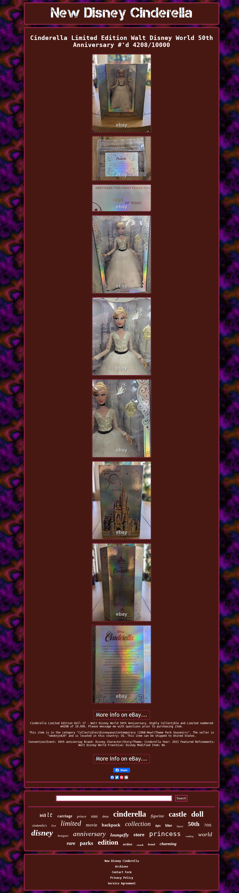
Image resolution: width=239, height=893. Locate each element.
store (139, 834)
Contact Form (121, 872)
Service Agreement (122, 883)
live (53, 825)
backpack (111, 824)
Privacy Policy (121, 877)
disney (42, 832)
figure (180, 826)
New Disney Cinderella (122, 861)
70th (207, 825)
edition (108, 842)
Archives (121, 866)
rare (71, 843)
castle (177, 814)
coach (140, 844)
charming (168, 843)
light (158, 825)
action (127, 844)
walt (46, 815)
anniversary (89, 833)
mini (94, 816)
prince (81, 816)
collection (138, 823)
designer (63, 835)
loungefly (119, 834)
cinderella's (39, 825)
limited (71, 823)
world (205, 834)
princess (165, 834)
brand (151, 844)
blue (168, 825)
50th (193, 824)
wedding (189, 836)
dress (105, 816)
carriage (64, 816)
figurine (157, 816)
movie (91, 824)
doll (197, 814)
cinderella (129, 814)
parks (86, 843)
